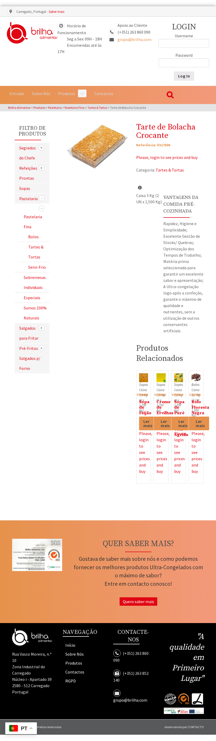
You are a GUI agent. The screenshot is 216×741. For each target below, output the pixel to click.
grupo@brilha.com (134, 39)
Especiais (32, 297)
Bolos (33, 236)
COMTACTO (196, 727)
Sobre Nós (74, 654)
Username (184, 35)
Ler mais (148, 423)
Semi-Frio (37, 267)
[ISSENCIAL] (32, 33)
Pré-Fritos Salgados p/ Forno (29, 358)
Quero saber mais (138, 601)
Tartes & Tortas (170, 170)
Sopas (24, 188)
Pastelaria (28, 198)
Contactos (74, 672)
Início (70, 645)
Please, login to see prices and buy (167, 157)
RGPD (70, 680)
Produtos (73, 663)
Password (184, 55)
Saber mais (56, 11)
